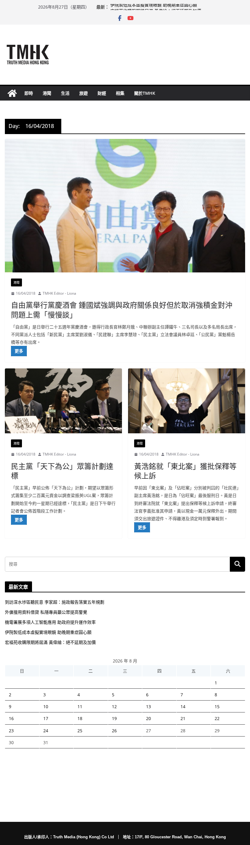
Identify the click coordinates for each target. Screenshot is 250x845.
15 (217, 706)
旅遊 (83, 93)
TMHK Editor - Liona (59, 293)
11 (79, 706)
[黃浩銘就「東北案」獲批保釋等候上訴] (186, 401)
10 (45, 706)
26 (114, 730)
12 (114, 706)
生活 (65, 93)
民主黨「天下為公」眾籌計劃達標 (62, 471)
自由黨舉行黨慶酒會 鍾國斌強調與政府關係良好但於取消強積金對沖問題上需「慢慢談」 (121, 309)
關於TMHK (144, 93)
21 (182, 718)
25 (79, 730)
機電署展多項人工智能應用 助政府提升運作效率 (50, 622)
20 (148, 718)
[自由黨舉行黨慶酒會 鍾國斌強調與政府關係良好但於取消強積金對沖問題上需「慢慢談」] (125, 205)
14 (182, 706)
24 (45, 730)
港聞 (47, 93)
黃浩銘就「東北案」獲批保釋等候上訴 (185, 471)
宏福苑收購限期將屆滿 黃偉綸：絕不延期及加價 (50, 642)
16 (11, 718)
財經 (102, 93)
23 (11, 730)
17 (45, 718)
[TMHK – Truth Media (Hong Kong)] (12, 93)
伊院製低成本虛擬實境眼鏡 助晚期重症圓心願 (153, 7)
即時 (28, 93)
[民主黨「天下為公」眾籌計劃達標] (63, 401)
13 (148, 706)
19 (114, 718)
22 (217, 718)
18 (79, 718)
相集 (120, 93)
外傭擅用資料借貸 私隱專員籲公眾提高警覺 (46, 612)
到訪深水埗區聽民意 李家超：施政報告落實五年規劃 (54, 602)
